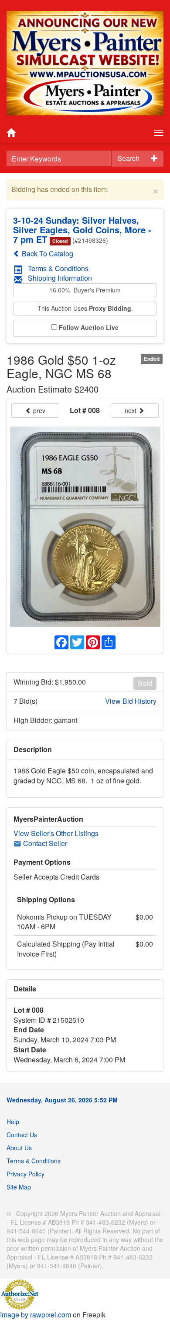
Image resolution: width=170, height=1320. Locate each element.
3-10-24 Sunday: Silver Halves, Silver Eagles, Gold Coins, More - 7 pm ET (82, 229)
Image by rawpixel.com (35, 1315)
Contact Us (22, 1134)
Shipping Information (60, 278)
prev (38, 410)
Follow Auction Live (89, 327)
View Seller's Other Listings (56, 833)
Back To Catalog (46, 254)
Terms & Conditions (58, 268)
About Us (19, 1147)
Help (13, 1121)
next (131, 410)
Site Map (19, 1186)
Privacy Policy (25, 1173)
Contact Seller (44, 843)
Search (128, 158)
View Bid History (130, 701)
